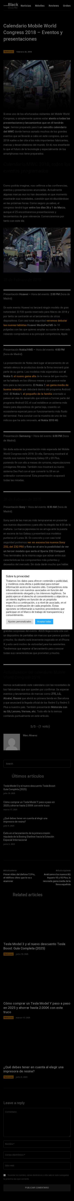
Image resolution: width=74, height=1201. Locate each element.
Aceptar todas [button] (44, 621)
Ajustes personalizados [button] (19, 621)
